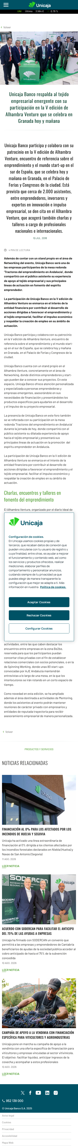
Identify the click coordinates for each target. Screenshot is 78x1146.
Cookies (6, 1122)
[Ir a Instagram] (56, 1093)
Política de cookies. (53, 587)
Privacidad (8, 1129)
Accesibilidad (9, 1135)
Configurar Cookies (39, 628)
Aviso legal (8, 1115)
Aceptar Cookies (38, 602)
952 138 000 (14, 1101)
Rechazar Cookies (39, 615)
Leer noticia (10, 866)
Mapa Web (7, 1142)
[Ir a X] (22, 1093)
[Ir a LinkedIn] (47, 1093)
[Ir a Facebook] (30, 1093)
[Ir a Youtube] (38, 1093)
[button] (5, 27)
